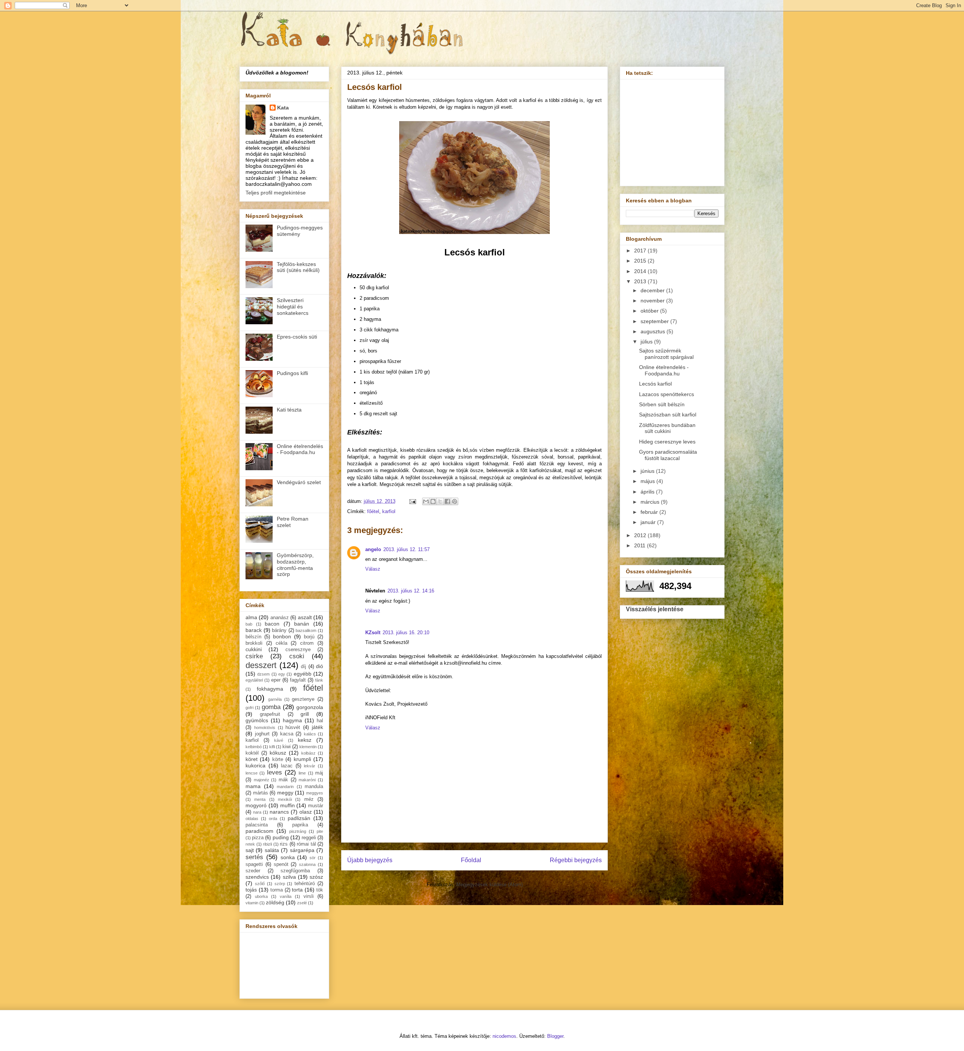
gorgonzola (309, 707)
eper (276, 680)
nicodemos (504, 1036)
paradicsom (259, 831)
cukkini (254, 649)
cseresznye (298, 649)
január (649, 522)
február (650, 512)
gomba (271, 707)
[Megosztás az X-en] (440, 501)
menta (259, 799)
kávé (278, 740)
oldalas (252, 818)
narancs (279, 812)
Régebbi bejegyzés (576, 860)
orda (273, 818)
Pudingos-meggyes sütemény (300, 231)
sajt (250, 850)
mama (253, 786)
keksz (304, 740)
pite (320, 831)
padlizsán (299, 818)
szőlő (260, 883)
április (648, 492)
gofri (249, 707)
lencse (252, 773)
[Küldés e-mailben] (426, 501)
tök (319, 890)
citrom (307, 643)
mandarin (285, 786)
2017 (641, 251)
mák (283, 779)
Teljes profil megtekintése (276, 193)
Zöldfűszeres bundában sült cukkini (667, 428)
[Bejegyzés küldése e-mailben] (412, 501)
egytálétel (254, 680)
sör (313, 857)
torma (276, 890)
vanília (285, 896)
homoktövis (264, 727)
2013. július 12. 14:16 (410, 591)
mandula (314, 786)
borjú (309, 636)
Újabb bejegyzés (369, 860)
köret (252, 759)
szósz (316, 877)
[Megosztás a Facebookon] (447, 501)
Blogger (555, 1036)
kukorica (255, 765)
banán (301, 624)
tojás (251, 890)
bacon (272, 624)
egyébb (302, 674)
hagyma (292, 720)
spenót (281, 864)
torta (297, 890)
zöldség (275, 902)
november (653, 301)
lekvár (309, 766)
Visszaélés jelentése (654, 609)
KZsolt (372, 632)
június (648, 471)
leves (274, 772)
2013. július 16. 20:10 (406, 632)
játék (317, 727)
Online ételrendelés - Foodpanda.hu (300, 449)
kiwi (286, 746)
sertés (254, 857)
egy (281, 674)
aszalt (305, 617)
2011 (640, 545)
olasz (305, 812)
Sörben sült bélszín (662, 404)
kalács (310, 734)
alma (251, 617)
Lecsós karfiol (655, 384)
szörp (280, 883)
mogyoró (256, 805)
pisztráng (297, 831)
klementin (308, 746)
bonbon (282, 636)
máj (319, 773)
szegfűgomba (295, 870)
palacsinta (257, 825)
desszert (261, 665)
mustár (315, 805)
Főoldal (471, 860)
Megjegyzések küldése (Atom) (489, 884)
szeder (253, 870)
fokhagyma (270, 689)
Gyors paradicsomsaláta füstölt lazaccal (668, 455)
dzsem (263, 674)
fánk (319, 680)
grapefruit (270, 714)
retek (250, 844)
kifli (272, 746)
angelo (373, 549)
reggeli (309, 837)
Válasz (372, 569)
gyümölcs (257, 720)
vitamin (252, 903)
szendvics (257, 877)
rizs (284, 844)
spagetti (254, 864)
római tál (306, 844)
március (651, 502)
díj (303, 666)
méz (309, 799)
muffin (287, 805)
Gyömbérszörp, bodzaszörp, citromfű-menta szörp (295, 564)
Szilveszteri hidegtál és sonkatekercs (292, 306)
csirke (254, 656)
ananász (279, 617)
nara (257, 812)
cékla (281, 643)
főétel (373, 511)
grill (304, 714)
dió (319, 666)
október (650, 311)
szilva (289, 877)
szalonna (307, 864)
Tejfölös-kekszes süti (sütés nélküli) (298, 267)
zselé (302, 903)
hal (320, 720)
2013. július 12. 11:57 (406, 549)
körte (277, 759)
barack (254, 630)
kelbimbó (254, 746)
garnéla (275, 699)
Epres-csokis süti (297, 337)
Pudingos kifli (292, 373)
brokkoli (254, 643)
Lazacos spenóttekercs (666, 394)
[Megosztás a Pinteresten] (454, 501)
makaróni (307, 780)
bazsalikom (306, 630)
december (653, 290)
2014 (641, 271)
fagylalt (298, 680)
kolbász (308, 753)
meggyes (314, 793)
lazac (287, 766)
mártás (260, 793)
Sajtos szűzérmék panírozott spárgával (666, 354)
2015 (641, 261)
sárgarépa (302, 850)
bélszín (253, 636)
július (647, 342)
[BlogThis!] (433, 501)
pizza (258, 837)
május (648, 481)
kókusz (278, 753)
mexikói (285, 799)
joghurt (262, 734)
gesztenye (303, 699)
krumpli (302, 759)
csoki (296, 656)
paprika (300, 825)
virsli (309, 896)
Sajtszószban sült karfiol (667, 415)
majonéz (261, 780)
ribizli (267, 844)
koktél (252, 753)
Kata (283, 108)
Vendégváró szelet (299, 482)
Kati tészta (289, 410)
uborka (261, 896)
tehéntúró (304, 883)
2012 (641, 535)
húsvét (292, 727)
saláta (272, 850)
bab (249, 624)
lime (302, 773)
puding (281, 837)
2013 (641, 281)
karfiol (388, 511)
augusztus (654, 331)
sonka (288, 857)
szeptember (655, 321)
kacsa (286, 734)
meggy (285, 793)
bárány (279, 630)
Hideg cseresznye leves (667, 442)
